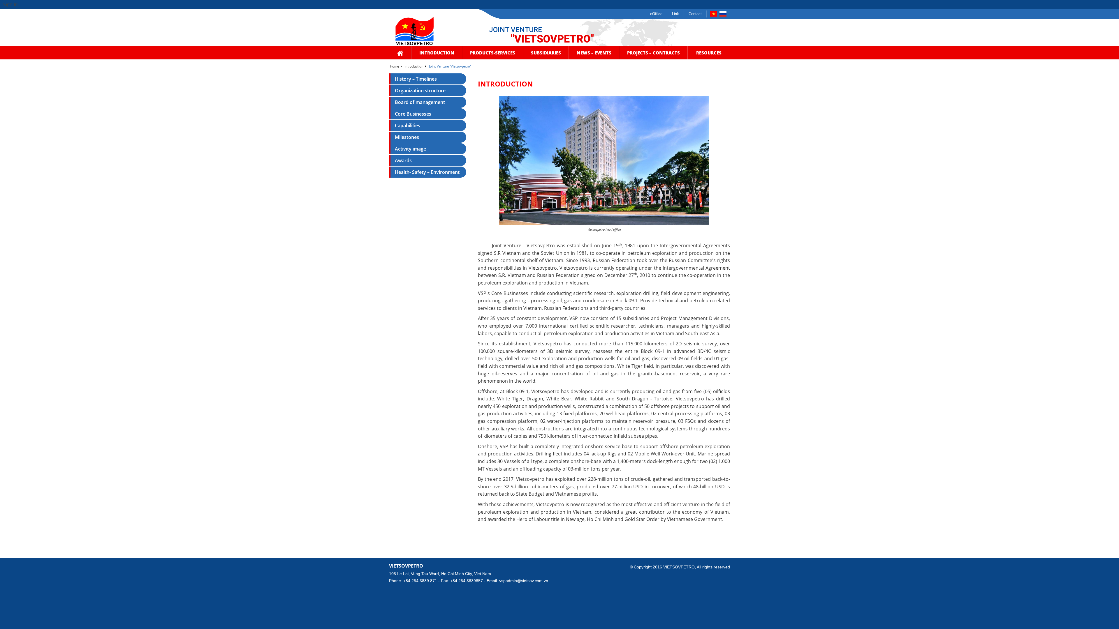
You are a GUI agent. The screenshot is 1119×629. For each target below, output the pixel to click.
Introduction (436, 53)
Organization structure (420, 90)
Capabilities (407, 125)
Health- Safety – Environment (427, 172)
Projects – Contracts (653, 53)
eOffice (656, 14)
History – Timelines (416, 79)
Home (395, 66)
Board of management (420, 102)
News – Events (594, 53)
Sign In (10, 4)
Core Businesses (413, 114)
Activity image (410, 149)
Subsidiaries (546, 53)
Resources (709, 53)
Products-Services (492, 53)
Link (675, 14)
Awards (403, 160)
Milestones (407, 137)
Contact (695, 14)
